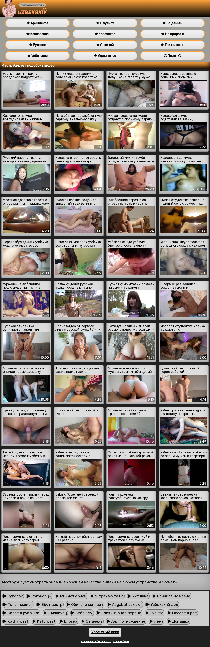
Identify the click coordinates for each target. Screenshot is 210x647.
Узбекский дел (164, 604)
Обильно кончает (86, 604)
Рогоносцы (40, 596)
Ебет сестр (51, 604)
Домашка (180, 621)
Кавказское (39, 34)
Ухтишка (139, 596)
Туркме (156, 613)
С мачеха (94, 621)
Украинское (106, 56)
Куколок (15, 596)
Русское (39, 45)
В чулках (106, 23)
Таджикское (174, 45)
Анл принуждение (127, 621)
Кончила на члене (173, 596)
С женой (106, 45)
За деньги (174, 23)
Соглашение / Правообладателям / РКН (105, 641)
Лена (158, 621)
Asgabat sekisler (126, 604)
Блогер (70, 621)
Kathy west (17, 621)
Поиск (172, 56)
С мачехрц (57, 613)
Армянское (39, 23)
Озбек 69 (83, 613)
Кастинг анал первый (120, 613)
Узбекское (39, 56)
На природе (174, 34)
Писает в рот (184, 613)
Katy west (45, 621)
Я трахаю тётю (109, 596)
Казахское (106, 34)
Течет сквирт (20, 604)
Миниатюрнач (72, 596)
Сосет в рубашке (23, 613)
